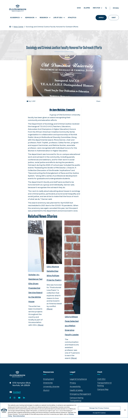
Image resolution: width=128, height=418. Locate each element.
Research (44, 18)
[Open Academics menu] (21, 17)
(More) (40, 325)
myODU (116, 8)
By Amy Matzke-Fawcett (62, 109)
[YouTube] (19, 397)
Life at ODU (57, 18)
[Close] (125, 410)
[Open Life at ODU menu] (64, 17)
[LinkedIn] (24, 397)
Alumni (87, 8)
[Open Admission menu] (36, 17)
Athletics (72, 18)
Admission (29, 18)
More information (19, 416)
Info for (96, 8)
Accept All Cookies (99, 413)
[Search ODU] (106, 8)
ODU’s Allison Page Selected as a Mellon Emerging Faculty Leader (72, 326)
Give (79, 8)
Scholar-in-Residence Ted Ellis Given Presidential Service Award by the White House (35, 288)
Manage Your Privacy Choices (99, 408)
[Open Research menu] (50, 17)
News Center (18, 27)
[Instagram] (14, 397)
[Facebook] (10, 397)
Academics (15, 18)
